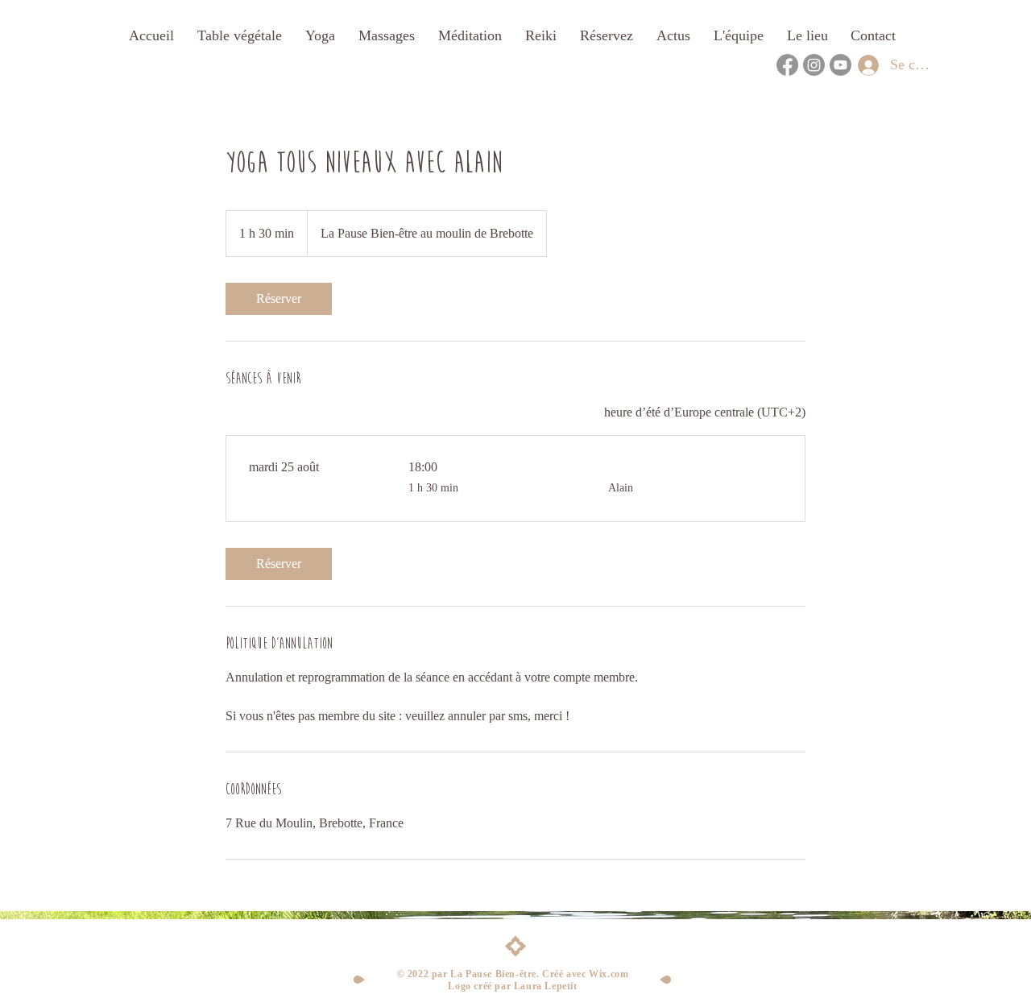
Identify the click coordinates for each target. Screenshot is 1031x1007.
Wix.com (608, 974)
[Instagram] (814, 65)
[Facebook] (787, 65)
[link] (279, 299)
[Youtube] (840, 65)
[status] (704, 412)
